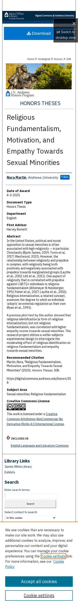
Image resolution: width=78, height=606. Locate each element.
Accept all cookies (39, 581)
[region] (39, 564)
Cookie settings (53, 556)
